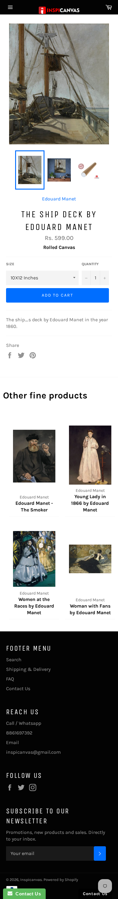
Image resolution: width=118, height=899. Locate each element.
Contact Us (18, 688)
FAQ (10, 679)
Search (13, 659)
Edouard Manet (59, 199)
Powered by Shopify (61, 879)
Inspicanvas (31, 879)
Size (10, 264)
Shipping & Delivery (28, 669)
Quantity (90, 264)
